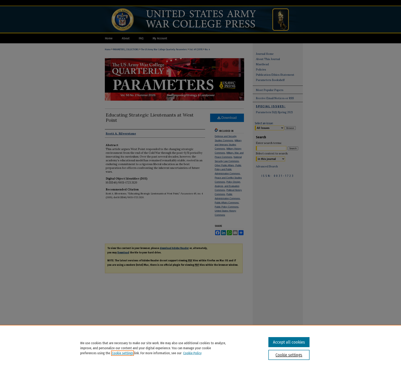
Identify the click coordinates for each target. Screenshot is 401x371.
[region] (200, 348)
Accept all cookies (289, 342)
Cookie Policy (192, 353)
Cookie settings (122, 353)
